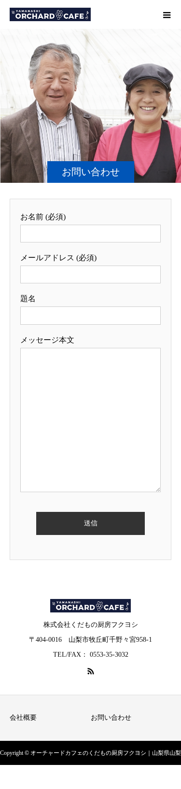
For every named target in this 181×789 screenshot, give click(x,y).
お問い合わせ (111, 717)
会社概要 (23, 717)
